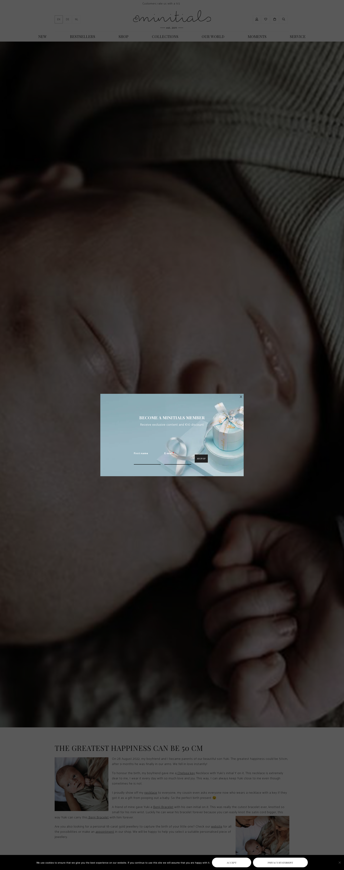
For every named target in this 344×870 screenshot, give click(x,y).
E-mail (169, 454)
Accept (231, 862)
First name (141, 454)
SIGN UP (201, 458)
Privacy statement (280, 862)
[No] (339, 862)
